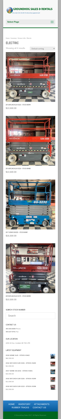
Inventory (14, 38)
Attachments (41, 404)
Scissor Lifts (22, 38)
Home (7, 38)
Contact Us (39, 407)
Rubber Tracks (20, 407)
